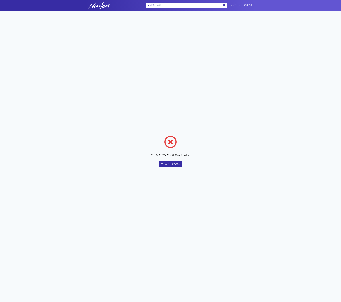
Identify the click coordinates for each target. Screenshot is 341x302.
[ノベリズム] (98, 5)
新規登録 (248, 5)
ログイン (235, 5)
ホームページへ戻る (170, 164)
